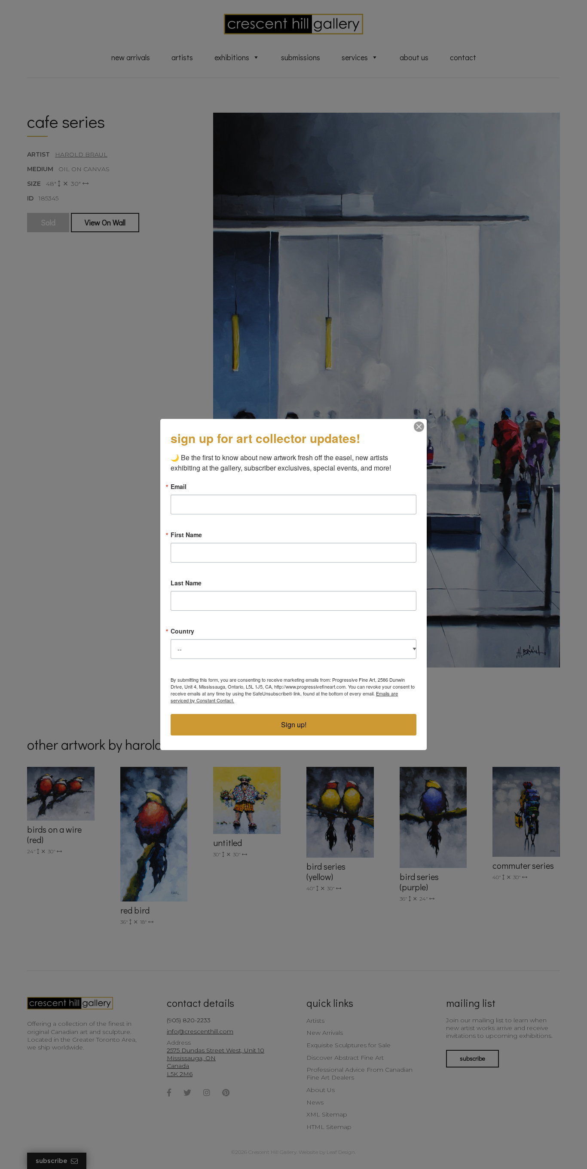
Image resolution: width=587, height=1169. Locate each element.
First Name (186, 535)
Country (182, 631)
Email (178, 486)
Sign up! (293, 724)
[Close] (419, 426)
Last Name (186, 583)
